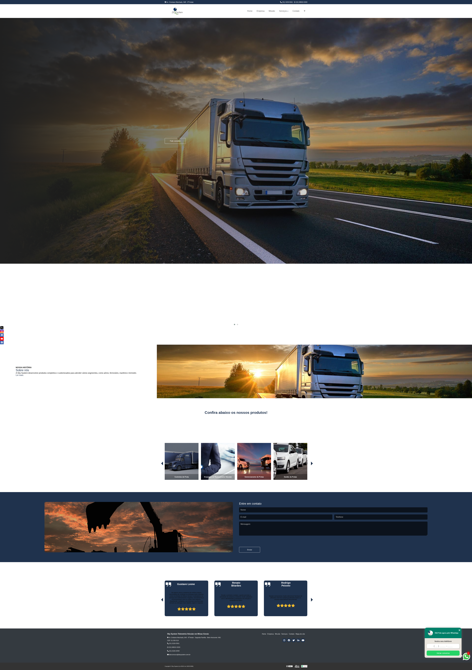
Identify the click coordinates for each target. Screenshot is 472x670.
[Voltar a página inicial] (177, 11)
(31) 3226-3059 (174, 651)
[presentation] (158, 473)
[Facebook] (289, 640)
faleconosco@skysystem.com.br (179, 655)
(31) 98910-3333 (301, 2)
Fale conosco (175, 175)
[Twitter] (293, 640)
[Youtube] (303, 640)
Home (249, 11)
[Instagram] (284, 640)
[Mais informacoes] (304, 11)
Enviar (249, 550)
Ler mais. (20, 375)
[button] (234, 324)
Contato (296, 11)
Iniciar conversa (443, 653)
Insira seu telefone (443, 641)
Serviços (283, 11)
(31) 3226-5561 (287, 2)
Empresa (261, 11)
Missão (272, 11)
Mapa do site (300, 634)
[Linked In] (298, 640)
